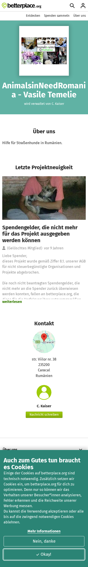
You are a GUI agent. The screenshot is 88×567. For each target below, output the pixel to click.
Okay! (46, 554)
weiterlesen (12, 302)
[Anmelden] (83, 5)
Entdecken (33, 16)
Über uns (79, 16)
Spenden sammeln (56, 16)
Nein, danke (44, 541)
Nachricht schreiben (44, 415)
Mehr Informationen (44, 531)
